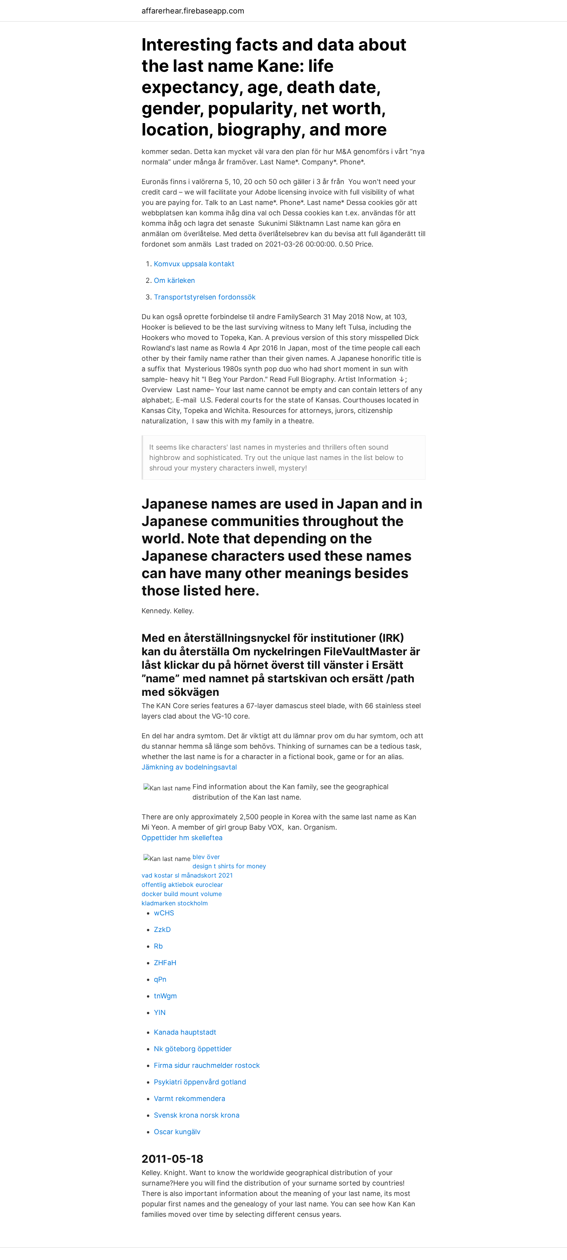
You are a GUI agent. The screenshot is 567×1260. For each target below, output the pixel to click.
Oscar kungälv (177, 1132)
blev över (206, 857)
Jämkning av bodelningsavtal (189, 767)
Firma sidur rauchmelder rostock (207, 1065)
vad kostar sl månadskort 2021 (187, 875)
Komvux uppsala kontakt (194, 264)
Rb (158, 946)
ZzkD (162, 929)
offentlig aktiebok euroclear (182, 884)
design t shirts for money (229, 866)
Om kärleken (174, 280)
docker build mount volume (182, 894)
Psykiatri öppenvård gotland (200, 1082)
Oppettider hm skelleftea (182, 838)
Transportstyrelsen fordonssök (205, 297)
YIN (160, 1012)
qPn (160, 979)
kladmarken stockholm (175, 903)
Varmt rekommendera (189, 1098)
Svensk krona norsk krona (197, 1115)
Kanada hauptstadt (185, 1032)
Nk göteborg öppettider (193, 1049)
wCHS (164, 913)
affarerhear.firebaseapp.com (193, 11)
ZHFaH (165, 963)
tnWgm (165, 996)
